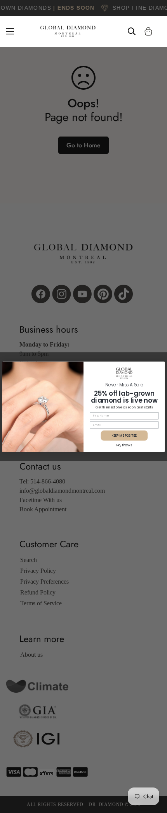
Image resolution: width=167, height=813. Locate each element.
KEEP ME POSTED (124, 435)
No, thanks (124, 445)
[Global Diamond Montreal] (68, 31)
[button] (148, 31)
